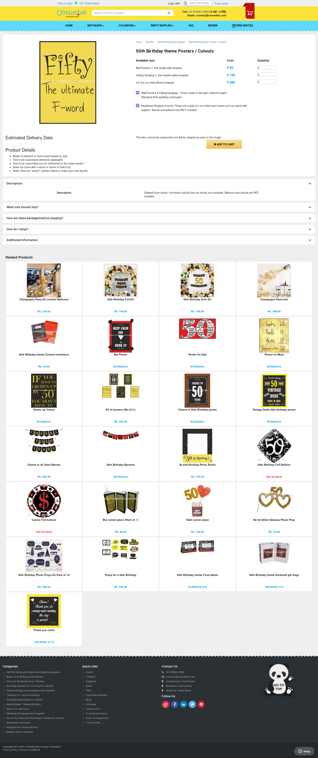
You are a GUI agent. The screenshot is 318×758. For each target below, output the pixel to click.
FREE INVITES (244, 25)
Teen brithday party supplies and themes (30, 690)
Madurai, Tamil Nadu (178, 690)
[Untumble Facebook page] (174, 704)
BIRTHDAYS (94, 25)
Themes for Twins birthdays (23, 695)
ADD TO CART (225, 144)
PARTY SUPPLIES (161, 25)
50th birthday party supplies (171, 41)
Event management (97, 718)
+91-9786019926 (89, 3)
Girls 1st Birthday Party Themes (25, 681)
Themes (150, 41)
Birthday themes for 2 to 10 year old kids (29, 686)
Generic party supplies (19, 731)
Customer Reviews (96, 695)
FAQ (191, 25)
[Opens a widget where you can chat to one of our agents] (304, 751)
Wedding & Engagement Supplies (25, 713)
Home (139, 41)
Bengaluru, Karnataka (179, 686)
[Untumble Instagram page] (165, 704)
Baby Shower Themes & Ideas (23, 704)
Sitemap (91, 704)
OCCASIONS (126, 25)
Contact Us (92, 708)
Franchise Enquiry (96, 713)
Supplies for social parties (22, 727)
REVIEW (212, 25)
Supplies (91, 681)
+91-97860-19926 (198, 11)
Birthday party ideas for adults (24, 699)
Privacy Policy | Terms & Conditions (21, 749)
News (89, 686)
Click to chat (65, 3)
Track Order (221, 3)
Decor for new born (17, 708)
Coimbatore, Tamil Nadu (180, 681)
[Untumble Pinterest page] (201, 704)
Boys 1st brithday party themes (24, 676)
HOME (69, 25)
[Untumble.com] (71, 13)
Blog (88, 699)
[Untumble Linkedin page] (183, 704)
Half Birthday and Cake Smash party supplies (32, 672)
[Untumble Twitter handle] (192, 704)
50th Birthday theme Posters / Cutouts (207, 41)
